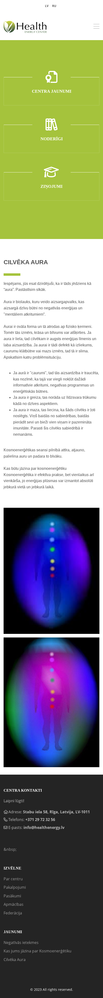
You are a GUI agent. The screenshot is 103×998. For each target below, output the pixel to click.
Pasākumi (12, 896)
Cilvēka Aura (15, 959)
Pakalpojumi (15, 887)
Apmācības (13, 904)
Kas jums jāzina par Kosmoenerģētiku (37, 951)
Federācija (13, 913)
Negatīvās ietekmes (21, 942)
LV (46, 6)
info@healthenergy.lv (43, 827)
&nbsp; (10, 849)
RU (54, 6)
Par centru (13, 879)
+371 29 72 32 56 (40, 819)
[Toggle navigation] (96, 26)
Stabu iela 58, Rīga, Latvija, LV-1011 (56, 811)
